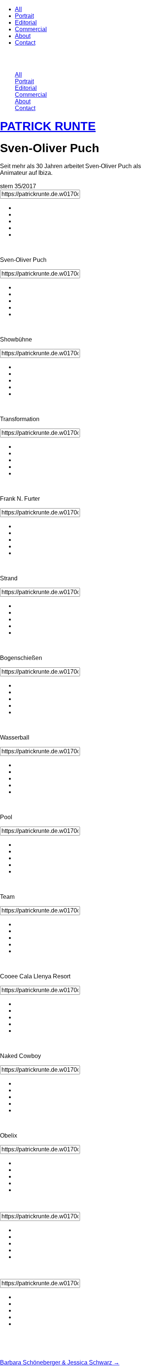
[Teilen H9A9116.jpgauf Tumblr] (18, 387)
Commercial (31, 29)
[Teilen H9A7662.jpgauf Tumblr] (18, 1250)
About (23, 36)
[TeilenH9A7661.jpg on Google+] (18, 1190)
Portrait (24, 16)
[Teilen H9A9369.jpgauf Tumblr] (18, 1024)
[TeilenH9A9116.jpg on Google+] (18, 394)
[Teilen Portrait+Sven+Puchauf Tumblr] (18, 228)
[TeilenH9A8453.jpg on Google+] (18, 314)
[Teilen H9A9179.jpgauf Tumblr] (18, 865)
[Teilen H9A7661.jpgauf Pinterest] (18, 1176)
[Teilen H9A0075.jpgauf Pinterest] (18, 1097)
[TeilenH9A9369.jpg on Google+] (18, 1030)
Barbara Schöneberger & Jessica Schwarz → (59, 1362)
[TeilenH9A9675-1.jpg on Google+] (18, 553)
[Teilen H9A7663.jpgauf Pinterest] (18, 1310)
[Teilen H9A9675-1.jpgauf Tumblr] (18, 546)
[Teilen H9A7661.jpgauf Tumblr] (18, 1183)
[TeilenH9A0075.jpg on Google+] (18, 1110)
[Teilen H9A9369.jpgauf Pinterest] (18, 1017)
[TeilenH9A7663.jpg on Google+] (18, 1324)
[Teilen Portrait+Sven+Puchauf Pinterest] (18, 221)
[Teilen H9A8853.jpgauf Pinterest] (18, 619)
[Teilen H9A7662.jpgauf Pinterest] (18, 1243)
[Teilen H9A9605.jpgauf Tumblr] (18, 785)
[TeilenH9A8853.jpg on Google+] (18, 632)
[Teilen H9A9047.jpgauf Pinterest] (18, 937)
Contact (25, 42)
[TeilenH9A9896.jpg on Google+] (18, 712)
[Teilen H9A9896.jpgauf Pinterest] (18, 699)
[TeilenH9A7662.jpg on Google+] (18, 1257)
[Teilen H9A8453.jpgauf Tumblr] (18, 307)
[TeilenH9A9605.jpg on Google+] (18, 792)
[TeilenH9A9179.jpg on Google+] (18, 871)
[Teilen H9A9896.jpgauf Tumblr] (18, 705)
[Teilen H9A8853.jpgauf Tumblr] (18, 626)
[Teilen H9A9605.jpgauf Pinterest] (18, 778)
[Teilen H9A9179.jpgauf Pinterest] (18, 858)
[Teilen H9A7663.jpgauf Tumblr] (18, 1317)
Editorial (26, 22)
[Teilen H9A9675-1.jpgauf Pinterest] (18, 539)
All (18, 9)
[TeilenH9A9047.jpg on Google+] (18, 951)
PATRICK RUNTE (48, 126)
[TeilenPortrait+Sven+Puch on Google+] (18, 234)
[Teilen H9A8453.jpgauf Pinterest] (18, 301)
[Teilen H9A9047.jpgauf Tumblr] (18, 944)
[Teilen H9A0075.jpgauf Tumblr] (18, 1103)
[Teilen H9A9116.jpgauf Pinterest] (18, 380)
